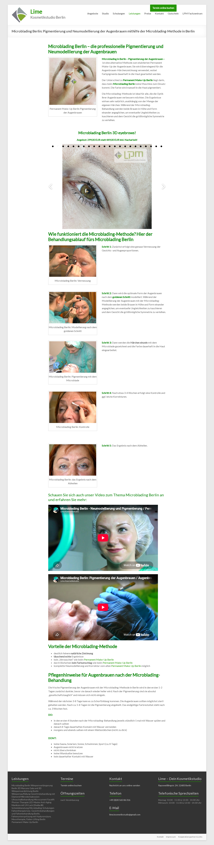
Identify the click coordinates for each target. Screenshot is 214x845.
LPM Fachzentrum (192, 13)
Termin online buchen (163, 7)
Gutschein (173, 13)
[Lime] (19, 8)
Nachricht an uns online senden (124, 785)
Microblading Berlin (124, 83)
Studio (105, 13)
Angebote (92, 13)
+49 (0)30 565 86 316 (119, 800)
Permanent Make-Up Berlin (138, 80)
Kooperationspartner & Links (190, 837)
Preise (147, 13)
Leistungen (134, 13)
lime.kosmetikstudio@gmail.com (124, 814)
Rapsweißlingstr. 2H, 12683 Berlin (174, 785)
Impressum (171, 837)
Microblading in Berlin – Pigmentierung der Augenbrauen (132, 58)
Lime (36, 11)
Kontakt (159, 13)
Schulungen (119, 13)
